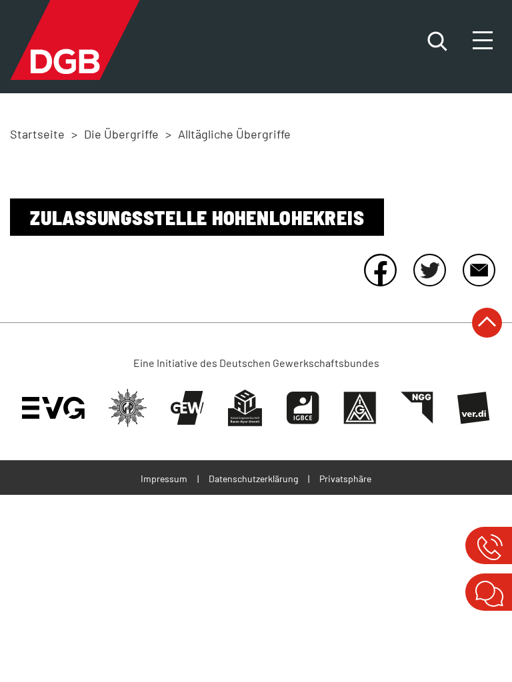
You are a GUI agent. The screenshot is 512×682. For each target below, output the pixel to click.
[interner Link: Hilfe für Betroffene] (488, 545)
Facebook (380, 269)
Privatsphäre (345, 478)
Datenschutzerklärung (253, 478)
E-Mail (478, 269)
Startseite (37, 134)
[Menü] (484, 41)
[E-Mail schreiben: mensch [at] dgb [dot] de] (488, 592)
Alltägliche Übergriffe (234, 134)
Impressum (164, 478)
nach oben (487, 323)
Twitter (429, 269)
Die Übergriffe (121, 134)
